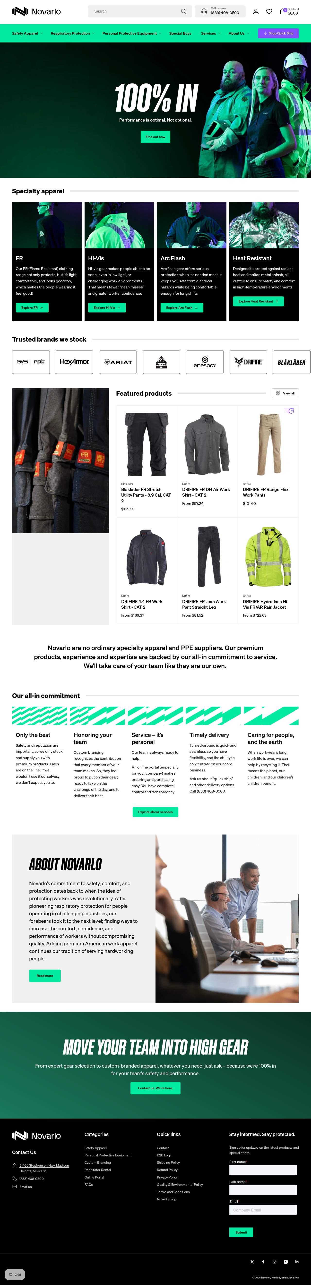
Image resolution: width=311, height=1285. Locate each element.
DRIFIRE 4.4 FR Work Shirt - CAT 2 (142, 604)
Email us (25, 1186)
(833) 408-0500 (31, 1178)
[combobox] (140, 11)
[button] (27, 33)
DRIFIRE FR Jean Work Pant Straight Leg (204, 604)
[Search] (184, 11)
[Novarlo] (36, 1138)
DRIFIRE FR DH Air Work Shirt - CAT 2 (206, 492)
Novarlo (265, 1277)
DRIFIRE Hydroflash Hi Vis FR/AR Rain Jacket (265, 604)
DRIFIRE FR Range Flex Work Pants (265, 492)
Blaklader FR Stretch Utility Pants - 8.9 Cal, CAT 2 (146, 495)
